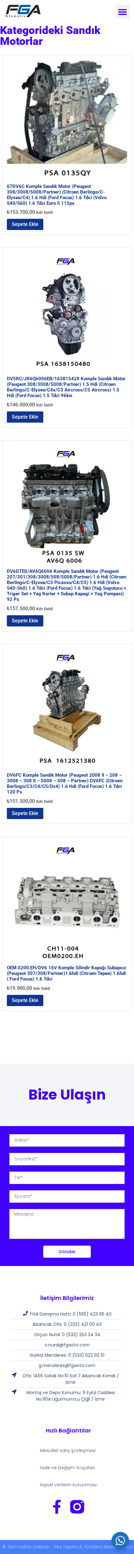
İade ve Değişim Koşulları (67, 1468)
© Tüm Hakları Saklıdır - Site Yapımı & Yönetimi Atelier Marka (67, 1547)
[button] (123, 12)
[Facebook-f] (57, 1507)
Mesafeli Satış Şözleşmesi (68, 1450)
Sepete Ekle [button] (25, 224)
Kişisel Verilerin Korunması (68, 1485)
